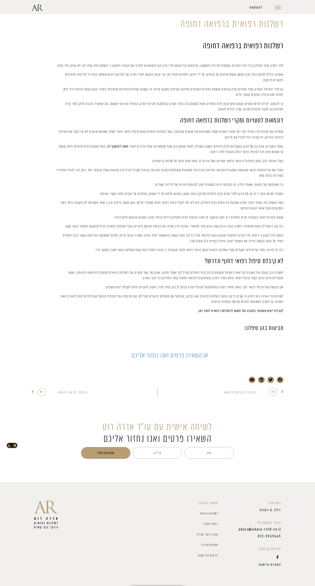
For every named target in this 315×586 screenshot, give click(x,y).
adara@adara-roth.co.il (259, 529)
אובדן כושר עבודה (207, 534)
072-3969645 (269, 536)
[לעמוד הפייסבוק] (277, 557)
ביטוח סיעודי (210, 523)
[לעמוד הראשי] (46, 514)
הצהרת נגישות (270, 564)
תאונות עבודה (210, 544)
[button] (256, 7)
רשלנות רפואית (209, 513)
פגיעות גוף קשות (208, 555)
